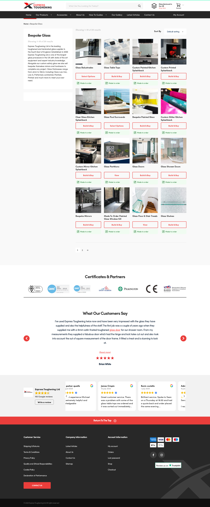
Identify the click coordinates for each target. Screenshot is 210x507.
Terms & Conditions (31, 452)
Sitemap (69, 463)
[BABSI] (175, 288)
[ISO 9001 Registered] (58, 289)
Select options (88, 76)
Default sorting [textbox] (173, 31)
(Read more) (105, 352)
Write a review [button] (44, 402)
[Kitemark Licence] (35, 289)
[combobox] (175, 31)
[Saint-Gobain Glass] (105, 289)
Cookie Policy (29, 469)
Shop (110, 463)
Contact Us (37, 485)
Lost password (114, 457)
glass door (114, 330)
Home (26, 23)
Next (183, 338)
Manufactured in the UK (165, 6)
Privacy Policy (29, 457)
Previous (27, 338)
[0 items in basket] (180, 6)
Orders (111, 452)
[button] (184, 396)
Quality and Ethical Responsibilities (38, 463)
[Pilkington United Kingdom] (128, 289)
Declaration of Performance (35, 475)
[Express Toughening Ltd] (40, 6)
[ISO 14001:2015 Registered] (82, 289)
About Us (69, 452)
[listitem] (35, 289)
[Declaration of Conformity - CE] (152, 289)
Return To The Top (102, 420)
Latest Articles (71, 446)
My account (113, 446)
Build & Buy (117, 76)
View (117, 175)
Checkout (112, 469)
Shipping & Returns (31, 446)
